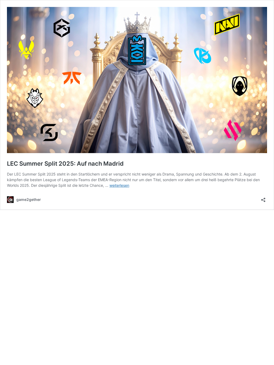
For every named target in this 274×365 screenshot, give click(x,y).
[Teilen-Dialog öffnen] (263, 198)
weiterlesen (119, 185)
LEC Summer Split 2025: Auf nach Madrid (65, 163)
